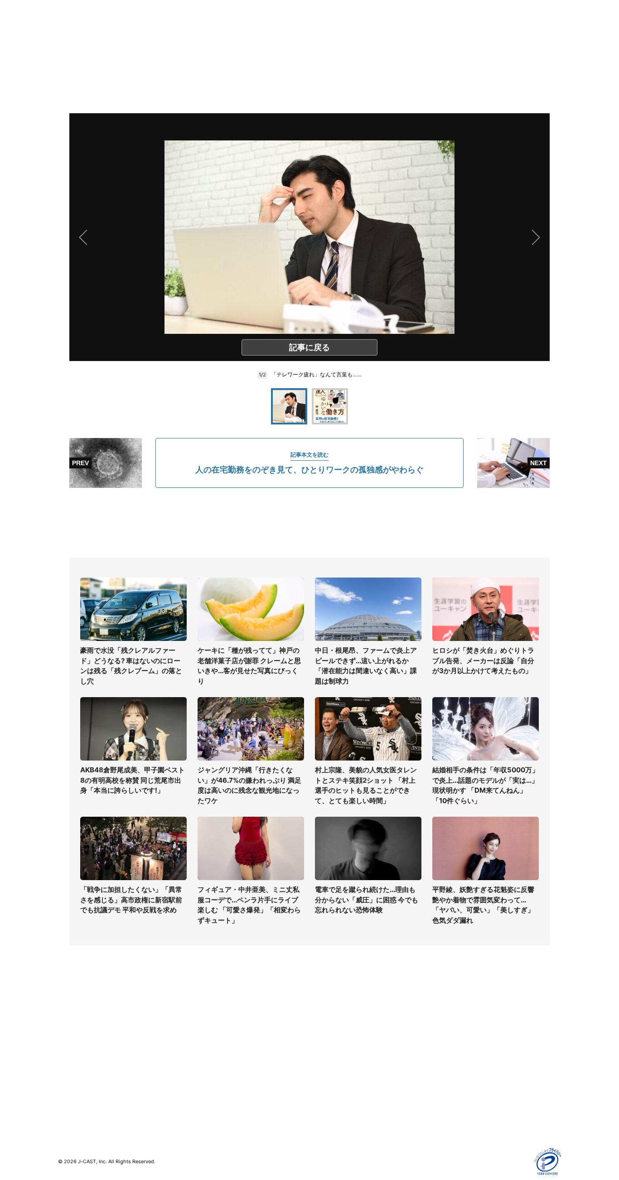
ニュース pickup (82, 1041)
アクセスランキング (86, 1094)
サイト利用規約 (457, 1028)
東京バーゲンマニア (212, 1073)
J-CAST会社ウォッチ (214, 1041)
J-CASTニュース (208, 1015)
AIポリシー (451, 1055)
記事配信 (448, 1094)
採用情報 (322, 1028)
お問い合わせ (329, 1041)
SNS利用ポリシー (461, 1041)
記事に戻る (309, 347)
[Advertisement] (309, 522)
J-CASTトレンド (208, 1028)
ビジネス (70, 1081)
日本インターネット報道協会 (476, 1120)
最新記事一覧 (77, 1015)
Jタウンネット (205, 1086)
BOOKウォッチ (205, 1060)
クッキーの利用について (470, 1068)
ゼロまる (196, 1099)
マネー (67, 1055)
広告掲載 (448, 1081)
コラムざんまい (80, 1028)
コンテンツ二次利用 (464, 1107)
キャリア (70, 1068)
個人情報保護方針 (460, 1015)
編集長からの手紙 (335, 1068)
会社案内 (322, 1015)
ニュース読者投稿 (335, 1055)
